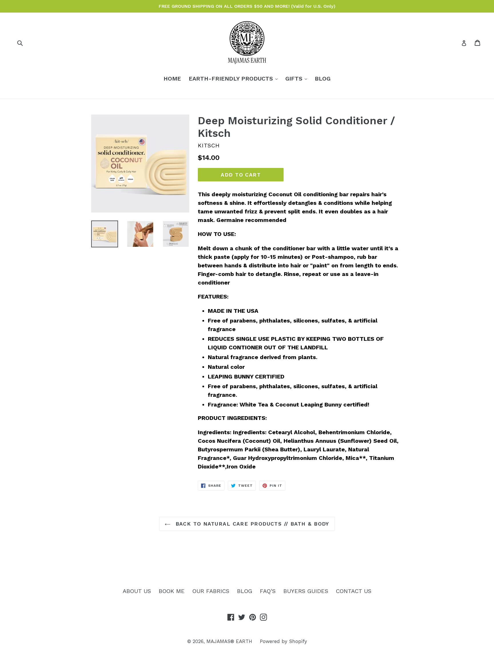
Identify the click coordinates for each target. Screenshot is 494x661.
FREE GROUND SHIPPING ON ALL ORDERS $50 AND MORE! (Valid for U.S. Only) (247, 6)
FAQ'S (268, 591)
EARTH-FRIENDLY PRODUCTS (234, 78)
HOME (172, 78)
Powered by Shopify (283, 641)
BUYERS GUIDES (305, 591)
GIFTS (297, 78)
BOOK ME (172, 591)
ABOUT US (137, 591)
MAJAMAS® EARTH (229, 641)
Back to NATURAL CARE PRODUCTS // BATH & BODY (251, 524)
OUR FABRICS (210, 591)
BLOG (322, 78)
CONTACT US (353, 591)
